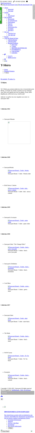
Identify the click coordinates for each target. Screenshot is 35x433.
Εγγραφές (10, 28)
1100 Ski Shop (12, 41)
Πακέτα (10, 24)
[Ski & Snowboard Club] (17, 4)
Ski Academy (8, 17)
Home (6, 69)
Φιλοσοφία (11, 19)
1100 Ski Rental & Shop (11, 38)
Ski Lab (6, 32)
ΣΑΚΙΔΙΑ (14, 53)
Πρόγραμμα (11, 22)
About (6, 7)
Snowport (10, 9)
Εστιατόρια (11, 424)
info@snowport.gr (6, 3)
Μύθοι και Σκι (12, 57)
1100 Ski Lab (12, 33)
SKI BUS (10, 30)
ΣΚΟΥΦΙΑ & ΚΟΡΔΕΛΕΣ (19, 48)
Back (10, 428)
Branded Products (13, 43)
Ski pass (10, 25)
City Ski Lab (11, 35)
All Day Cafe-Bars (13, 423)
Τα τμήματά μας (12, 20)
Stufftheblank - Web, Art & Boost (21, 390)
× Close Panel (5, 431)
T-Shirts (13, 46)
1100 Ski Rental (12, 40)
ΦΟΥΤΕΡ (14, 44)
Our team (10, 11)
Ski (9, 14)
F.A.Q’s (10, 56)
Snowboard (11, 16)
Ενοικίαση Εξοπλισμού (14, 420)
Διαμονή (10, 421)
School (6, 12)
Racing (6, 36)
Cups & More (15, 51)
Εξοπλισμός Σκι (12, 27)
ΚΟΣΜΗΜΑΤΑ (16, 49)
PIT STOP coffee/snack (14, 426)
